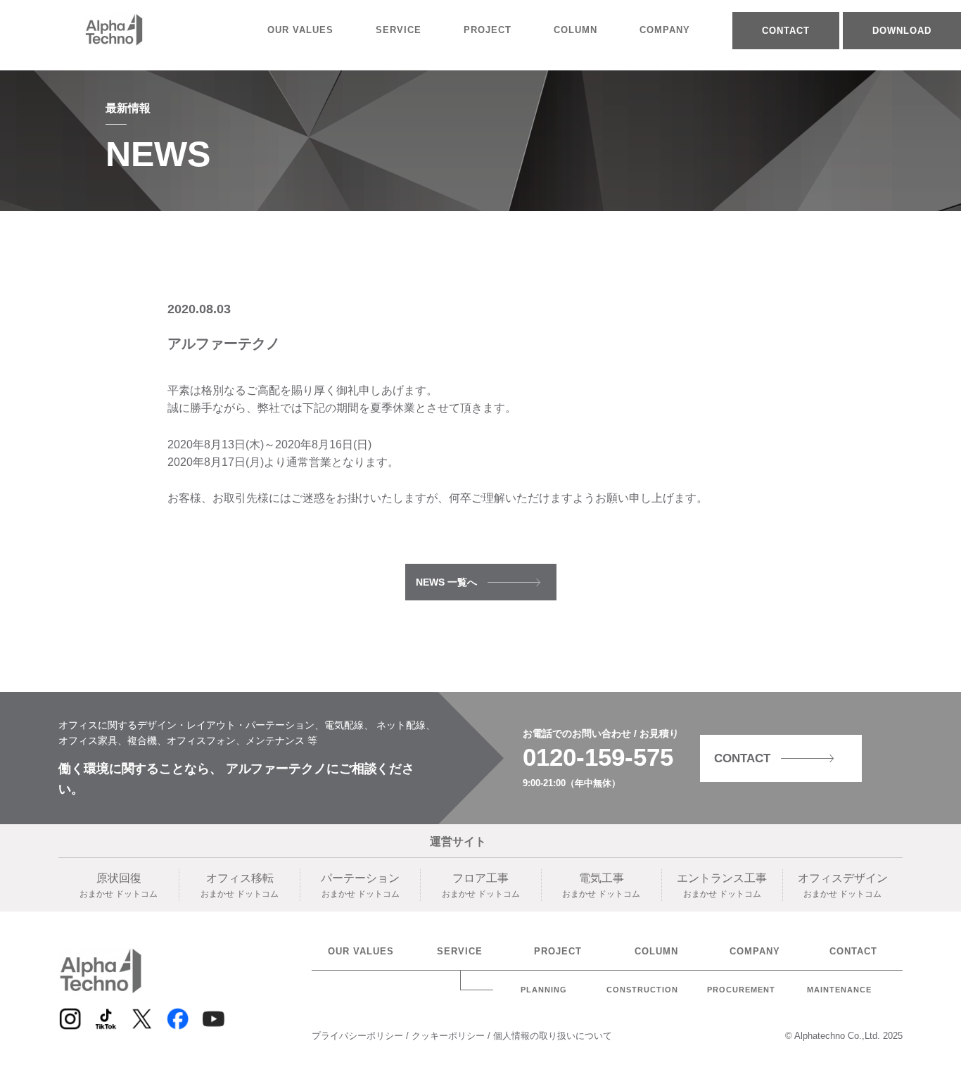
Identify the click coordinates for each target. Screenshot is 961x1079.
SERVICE (398, 30)
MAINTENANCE (839, 990)
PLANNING (544, 990)
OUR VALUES (300, 30)
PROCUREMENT (741, 990)
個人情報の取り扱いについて (552, 1035)
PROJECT (487, 30)
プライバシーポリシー (359, 1035)
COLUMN (575, 30)
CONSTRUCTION (642, 990)
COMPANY (664, 30)
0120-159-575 (598, 757)
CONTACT (786, 30)
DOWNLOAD (901, 30)
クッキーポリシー (450, 1035)
